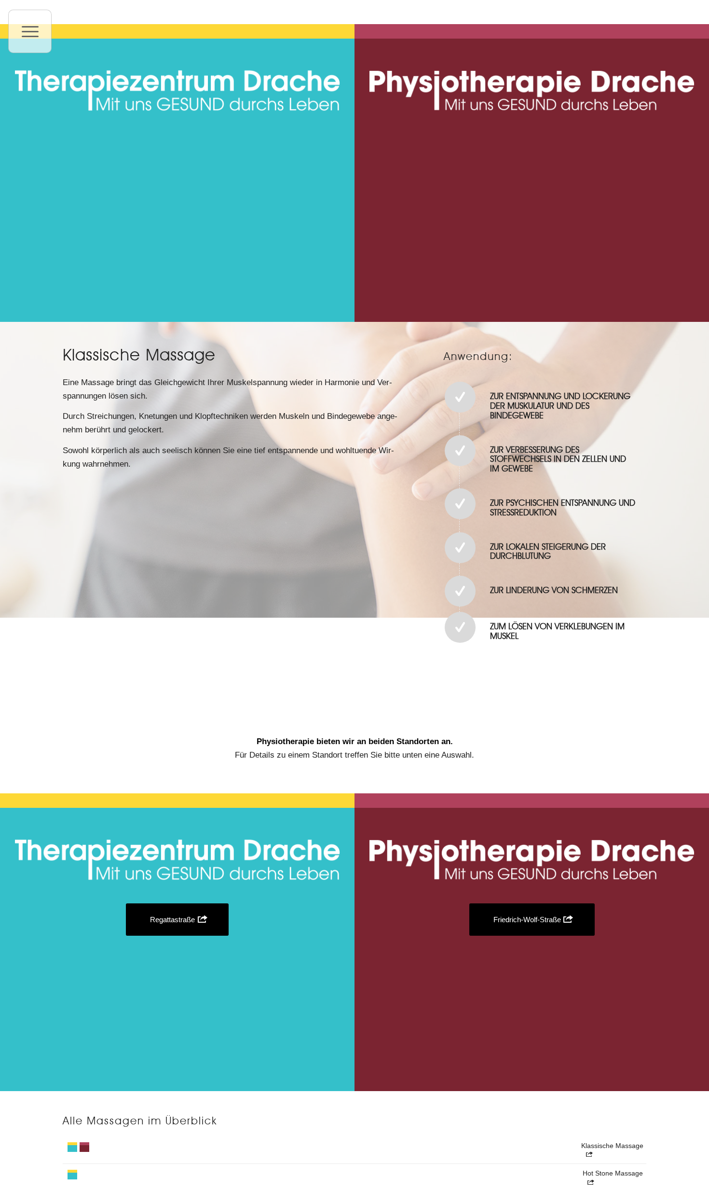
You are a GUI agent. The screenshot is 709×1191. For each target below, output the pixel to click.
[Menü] (30, 31)
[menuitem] (30, 31)
